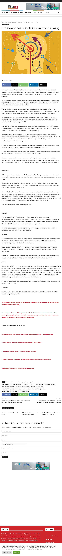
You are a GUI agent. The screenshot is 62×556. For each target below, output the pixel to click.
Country (4, 444)
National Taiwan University (37, 386)
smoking (33, 389)
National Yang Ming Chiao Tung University (11, 389)
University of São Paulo (24, 391)
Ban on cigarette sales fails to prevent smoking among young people (21, 342)
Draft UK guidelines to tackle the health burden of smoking (19, 351)
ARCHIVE (40, 12)
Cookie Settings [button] (7, 552)
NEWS (21, 12)
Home (3, 22)
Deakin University (39, 384)
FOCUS (7, 12)
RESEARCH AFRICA (28, 12)
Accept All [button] (16, 552)
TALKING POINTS (15, 12)
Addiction (8, 382)
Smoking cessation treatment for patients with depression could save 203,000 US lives (27, 334)
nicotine (28, 389)
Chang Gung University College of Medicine (12, 384)
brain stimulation (36, 382)
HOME (3, 12)
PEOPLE (35, 12)
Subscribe (47, 12)
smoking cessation (41, 389)
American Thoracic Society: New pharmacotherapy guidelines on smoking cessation (26, 359)
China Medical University (28, 384)
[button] (58, 12)
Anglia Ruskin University (17, 382)
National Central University (8, 386)
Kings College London (50, 384)
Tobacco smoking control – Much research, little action (18, 368)
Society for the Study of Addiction (9, 391)
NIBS (24, 389)
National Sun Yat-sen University (23, 386)
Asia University (27, 382)
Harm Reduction (9, 22)
